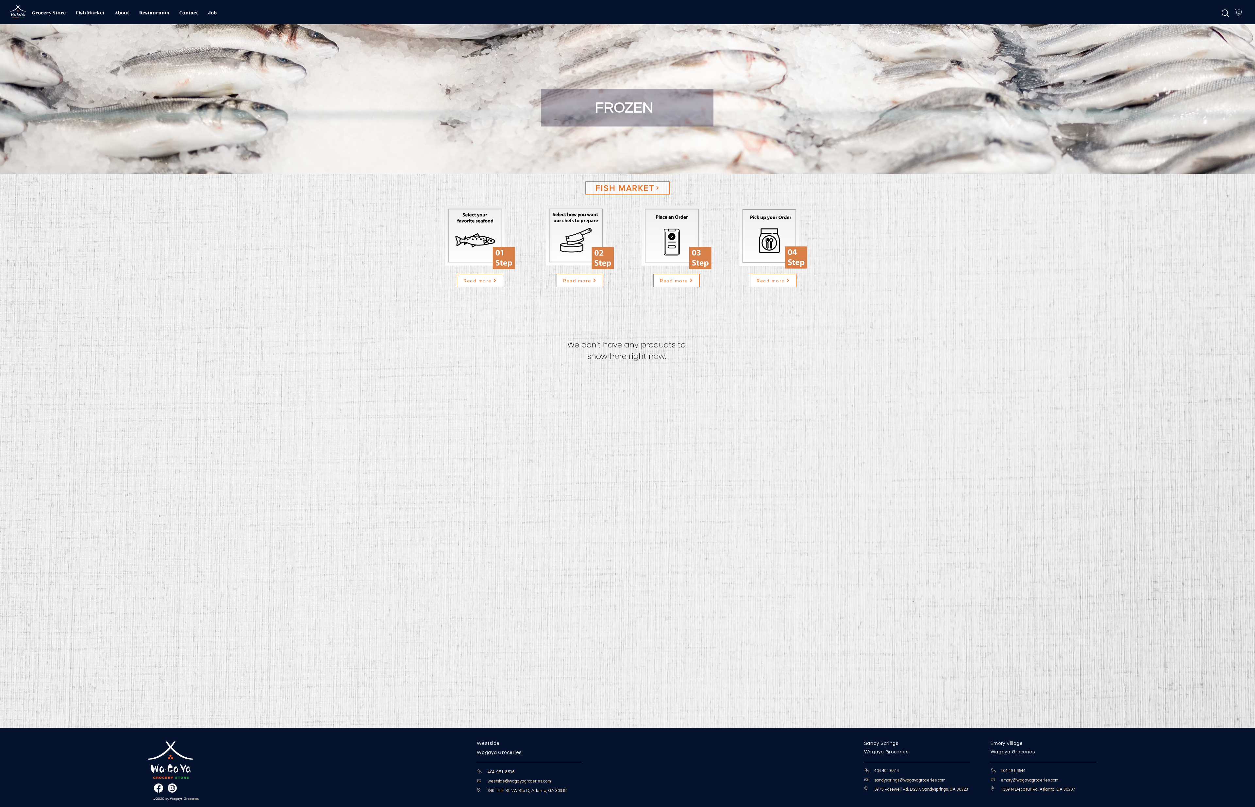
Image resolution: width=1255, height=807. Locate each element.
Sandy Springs (881, 743)
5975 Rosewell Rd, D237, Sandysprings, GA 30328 (921, 789)
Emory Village (1007, 743)
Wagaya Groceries (500, 752)
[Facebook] (158, 788)
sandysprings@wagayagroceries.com (909, 780)
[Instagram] (172, 788)
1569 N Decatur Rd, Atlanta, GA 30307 (1038, 789)
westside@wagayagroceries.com (519, 781)
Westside (488, 743)
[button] (1239, 12)
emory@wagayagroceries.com (1030, 780)
